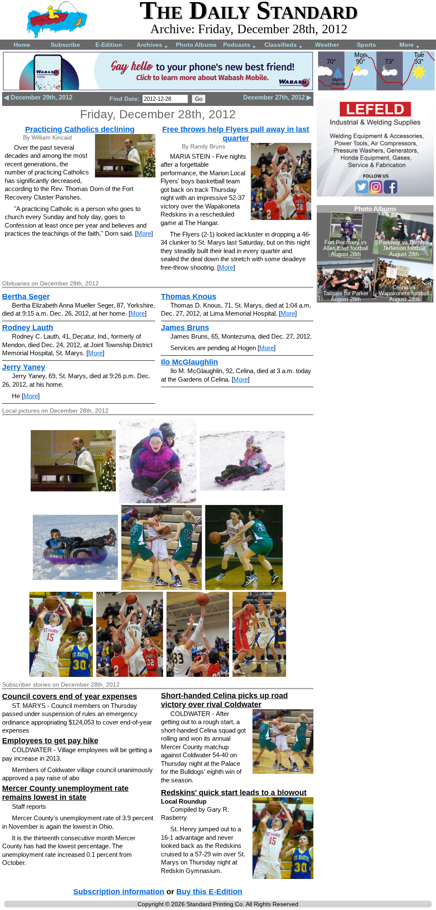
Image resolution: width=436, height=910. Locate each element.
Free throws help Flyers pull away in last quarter (235, 134)
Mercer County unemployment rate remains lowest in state (65, 793)
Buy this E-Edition (209, 891)
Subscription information (118, 891)
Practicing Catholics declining (80, 129)
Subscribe (65, 44)
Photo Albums (196, 44)
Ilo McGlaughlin (189, 362)
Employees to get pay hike (50, 740)
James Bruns (185, 327)
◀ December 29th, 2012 (38, 97)
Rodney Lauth (27, 327)
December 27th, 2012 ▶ (277, 97)
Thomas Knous (188, 296)
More (409, 45)
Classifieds (283, 45)
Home (22, 44)
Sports (366, 44)
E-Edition (108, 44)
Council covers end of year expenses (69, 696)
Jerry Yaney (23, 367)
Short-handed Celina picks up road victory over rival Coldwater (224, 700)
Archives (152, 45)
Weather (327, 44)
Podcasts (239, 45)
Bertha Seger (26, 296)
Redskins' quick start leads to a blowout (234, 792)
